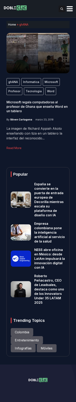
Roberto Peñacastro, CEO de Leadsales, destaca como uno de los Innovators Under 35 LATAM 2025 (49, 289)
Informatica (31, 82)
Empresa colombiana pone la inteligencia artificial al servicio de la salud (49, 232)
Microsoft (51, 82)
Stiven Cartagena (21, 119)
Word (50, 91)
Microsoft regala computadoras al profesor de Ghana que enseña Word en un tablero (37, 106)
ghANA (13, 82)
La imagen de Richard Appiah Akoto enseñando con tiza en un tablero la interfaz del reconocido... (34, 133)
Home (12, 24)
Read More (13, 148)
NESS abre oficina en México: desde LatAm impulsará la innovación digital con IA (49, 258)
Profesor (14, 91)
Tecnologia (34, 91)
